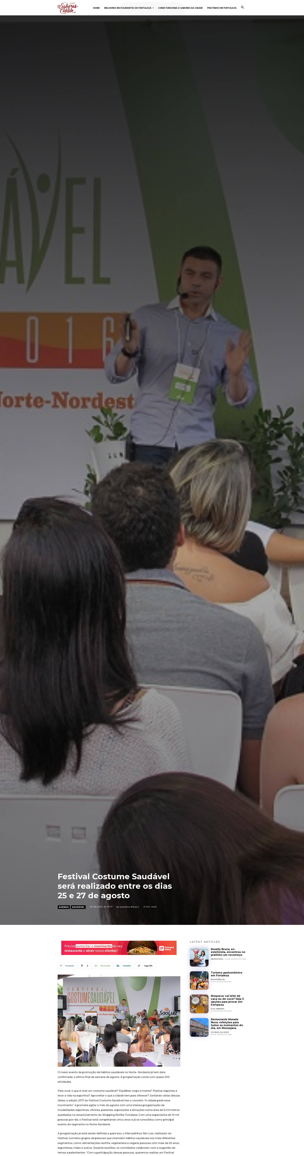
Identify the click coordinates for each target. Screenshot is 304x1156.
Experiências (218, 979)
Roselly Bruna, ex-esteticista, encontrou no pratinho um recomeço (228, 952)
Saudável (78, 907)
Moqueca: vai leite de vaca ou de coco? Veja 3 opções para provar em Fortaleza (227, 1000)
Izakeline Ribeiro (129, 907)
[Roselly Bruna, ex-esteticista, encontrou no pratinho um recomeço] (199, 957)
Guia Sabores (218, 1009)
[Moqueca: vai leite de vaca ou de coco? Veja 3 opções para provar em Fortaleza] (199, 1004)
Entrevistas (217, 959)
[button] (242, 7)
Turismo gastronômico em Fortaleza (226, 974)
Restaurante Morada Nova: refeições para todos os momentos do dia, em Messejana (227, 1024)
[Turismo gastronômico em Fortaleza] (199, 980)
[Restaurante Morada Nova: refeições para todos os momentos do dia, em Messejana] (199, 1027)
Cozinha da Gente (220, 1032)
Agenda (64, 907)
